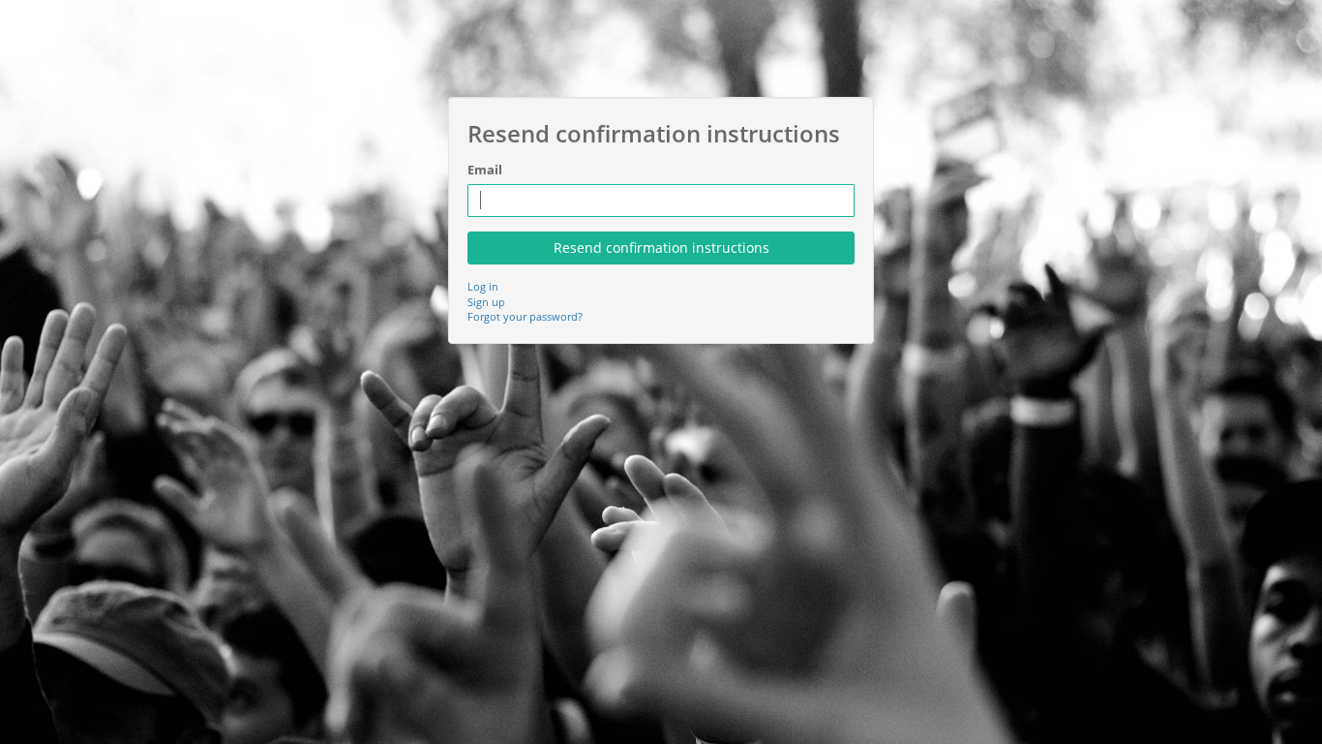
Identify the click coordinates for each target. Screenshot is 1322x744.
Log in (482, 286)
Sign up (486, 301)
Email (484, 169)
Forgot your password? (525, 316)
